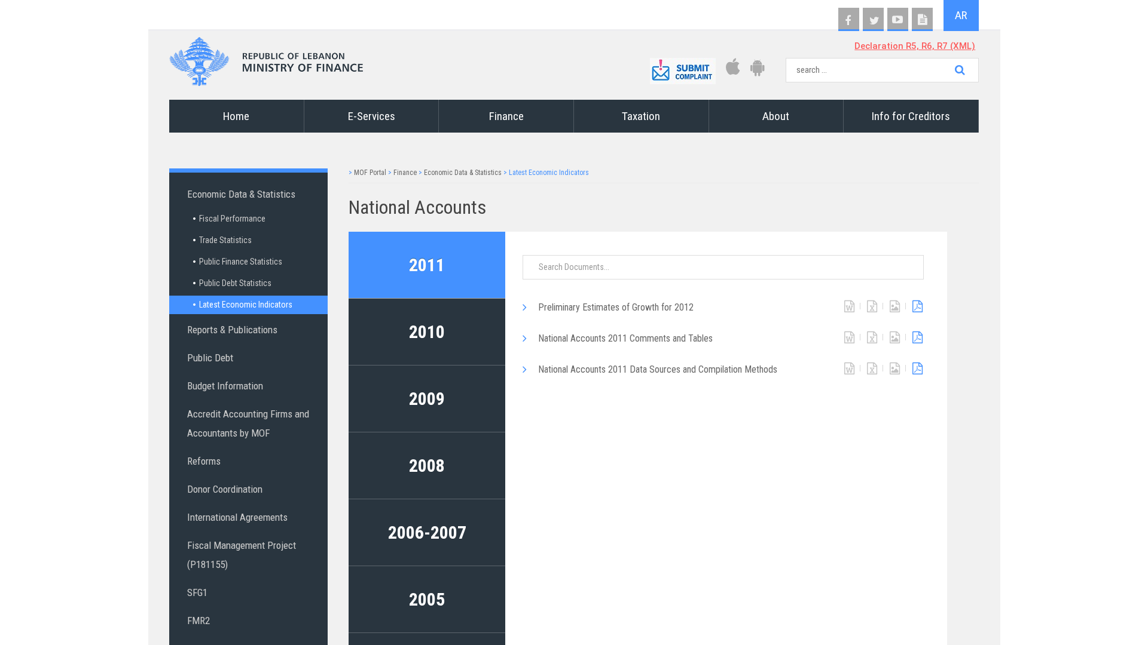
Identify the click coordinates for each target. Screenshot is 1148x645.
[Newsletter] (922, 20)
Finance (405, 172)
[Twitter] (873, 20)
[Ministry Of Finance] (266, 57)
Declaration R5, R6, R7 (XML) (914, 46)
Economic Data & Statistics (463, 172)
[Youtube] (897, 20)
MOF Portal (370, 172)
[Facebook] (848, 20)
